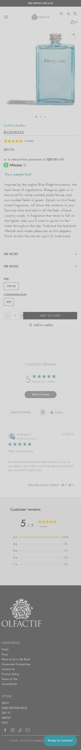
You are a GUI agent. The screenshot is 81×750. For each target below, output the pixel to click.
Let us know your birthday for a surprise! (60, 388)
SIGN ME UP (61, 400)
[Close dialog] (78, 346)
